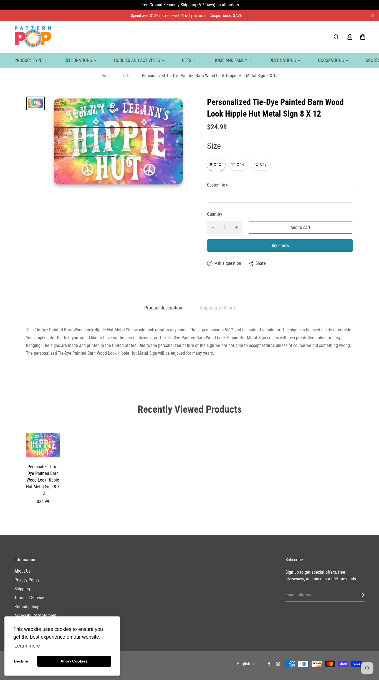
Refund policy (26, 606)
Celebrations (78, 60)
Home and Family (230, 60)
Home (106, 75)
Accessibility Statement (35, 615)
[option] (35, 104)
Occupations (331, 60)
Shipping (22, 588)
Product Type (28, 60)
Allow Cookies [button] (74, 661)
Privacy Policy (26, 580)
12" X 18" (261, 164)
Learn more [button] (27, 646)
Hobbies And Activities (137, 60)
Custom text (218, 185)
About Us (22, 571)
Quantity (214, 214)
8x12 (126, 75)
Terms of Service (29, 597)
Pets (186, 60)
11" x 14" (238, 164)
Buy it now (280, 245)
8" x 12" (216, 164)
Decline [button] (21, 661)
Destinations (282, 60)
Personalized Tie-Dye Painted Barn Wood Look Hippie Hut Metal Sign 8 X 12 (43, 480)
